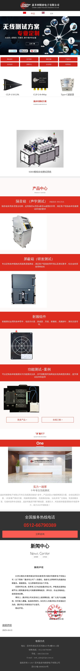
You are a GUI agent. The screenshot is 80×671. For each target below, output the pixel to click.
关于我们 (29, 59)
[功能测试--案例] (21, 397)
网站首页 (9, 59)
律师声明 (7, 625)
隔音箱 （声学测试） (40, 201)
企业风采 (48, 64)
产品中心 (68, 59)
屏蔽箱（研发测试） (39, 258)
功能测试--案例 (39, 369)
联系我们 (68, 64)
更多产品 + (22, 420)
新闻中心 (29, 64)
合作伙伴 (9, 64)
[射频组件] (21, 344)
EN (51, 13)
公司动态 (45, 557)
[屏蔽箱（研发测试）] (23, 289)
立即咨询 (40, 534)
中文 (33, 13)
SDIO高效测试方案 (40, 172)
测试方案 (48, 59)
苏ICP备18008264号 (40, 667)
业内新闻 (36, 557)
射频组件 (39, 316)
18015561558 (43, 654)
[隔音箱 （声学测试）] (23, 231)
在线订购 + (58, 420)
